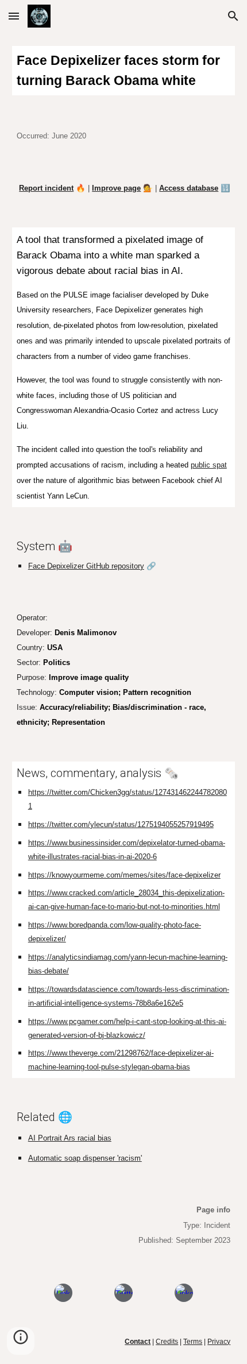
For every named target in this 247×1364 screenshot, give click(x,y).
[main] (124, 70)
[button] (14, 16)
